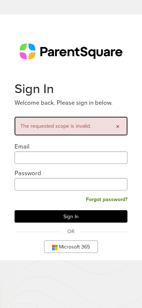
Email (22, 146)
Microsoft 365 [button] (74, 246)
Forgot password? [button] (106, 199)
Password (28, 172)
